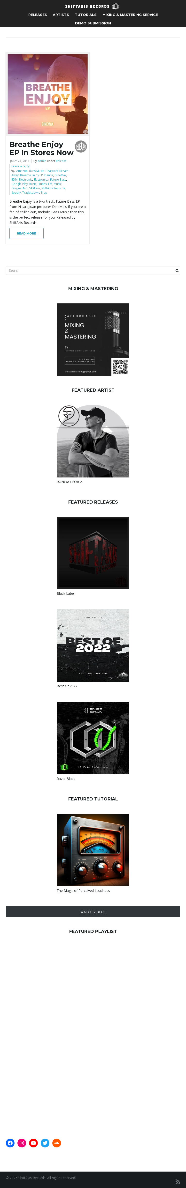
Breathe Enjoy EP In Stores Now (41, 148)
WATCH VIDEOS (93, 911)
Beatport (52, 171)
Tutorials (86, 15)
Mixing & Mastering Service (130, 15)
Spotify (16, 193)
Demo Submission (93, 23)
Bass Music (36, 171)
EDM (14, 179)
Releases (37, 15)
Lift (50, 184)
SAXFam (34, 188)
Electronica (41, 179)
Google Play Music (23, 184)
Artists (61, 15)
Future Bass (58, 179)
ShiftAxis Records (53, 188)
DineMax (60, 175)
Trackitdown (30, 193)
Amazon (22, 171)
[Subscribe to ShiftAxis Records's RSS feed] (178, 1182)
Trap (44, 193)
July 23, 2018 (19, 161)
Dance (48, 175)
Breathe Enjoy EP (31, 175)
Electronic (25, 179)
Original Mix (19, 188)
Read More (26, 233)
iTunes (42, 184)
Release (61, 161)
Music (58, 184)
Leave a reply (20, 166)
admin (42, 161)
